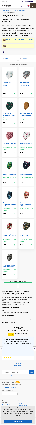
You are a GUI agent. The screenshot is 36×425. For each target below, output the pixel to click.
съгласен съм (18, 421)
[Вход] (24, 5)
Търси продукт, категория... (13, 17)
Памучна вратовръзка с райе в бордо (9, 144)
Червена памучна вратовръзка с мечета (9, 234)
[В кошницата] (14, 93)
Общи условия (6, 404)
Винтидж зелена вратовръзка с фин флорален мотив (25, 84)
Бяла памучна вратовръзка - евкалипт (7, 84)
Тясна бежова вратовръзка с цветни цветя (26, 204)
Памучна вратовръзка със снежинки (26, 144)
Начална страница (6, 10)
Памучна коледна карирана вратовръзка (9, 173)
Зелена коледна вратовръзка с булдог (9, 114)
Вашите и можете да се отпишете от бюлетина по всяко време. (17, 376)
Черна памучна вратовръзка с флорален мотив (24, 235)
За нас (20, 403)
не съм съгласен (18, 418)
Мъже (15, 10)
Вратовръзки (22, 10)
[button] (21, 5)
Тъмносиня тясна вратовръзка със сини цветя (9, 204)
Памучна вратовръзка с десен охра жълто (26, 114)
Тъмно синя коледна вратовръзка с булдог (26, 173)
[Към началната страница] (7, 6)
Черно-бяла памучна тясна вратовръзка (9, 265)
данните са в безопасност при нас (13, 375)
